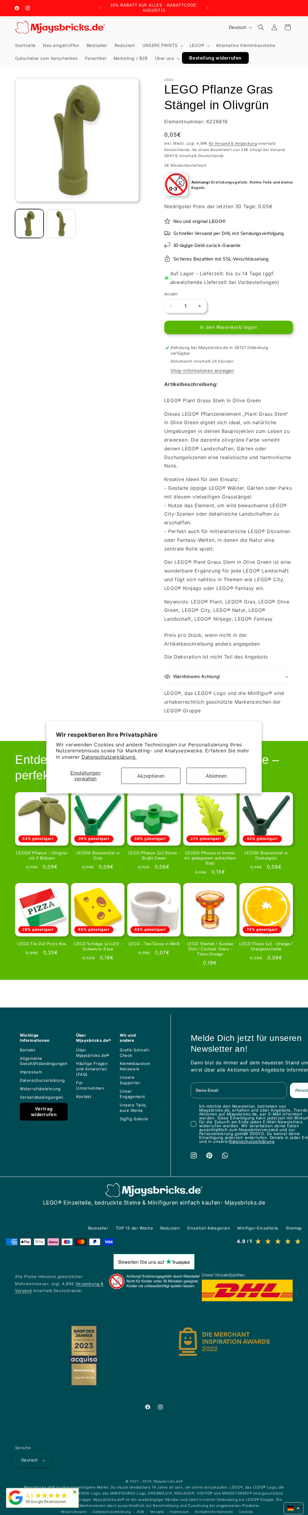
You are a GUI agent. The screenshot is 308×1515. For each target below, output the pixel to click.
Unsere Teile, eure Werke (133, 1108)
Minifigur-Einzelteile (258, 1228)
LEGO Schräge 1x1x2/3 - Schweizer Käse (98, 946)
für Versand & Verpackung (233, 143)
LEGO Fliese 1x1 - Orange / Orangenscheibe (266, 946)
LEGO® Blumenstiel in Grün (98, 855)
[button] (162, 45)
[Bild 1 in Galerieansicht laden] (29, 223)
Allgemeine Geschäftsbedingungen (44, 1061)
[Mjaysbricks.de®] (15, 1504)
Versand (157, 1512)
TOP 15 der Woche (134, 1228)
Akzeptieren (151, 776)
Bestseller (98, 1228)
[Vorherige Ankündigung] (100, 8)
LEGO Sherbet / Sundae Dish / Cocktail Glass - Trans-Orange (210, 949)
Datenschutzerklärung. (109, 757)
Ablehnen (216, 776)
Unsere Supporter (130, 1080)
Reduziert (170, 1228)
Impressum (31, 1071)
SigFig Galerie (134, 1118)
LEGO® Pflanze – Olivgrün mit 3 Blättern (41, 855)
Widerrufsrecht (74, 1512)
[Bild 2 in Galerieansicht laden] (61, 223)
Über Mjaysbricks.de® (92, 1053)
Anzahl (170, 294)
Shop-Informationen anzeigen (202, 370)
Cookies (246, 1512)
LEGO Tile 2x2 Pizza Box (41, 944)
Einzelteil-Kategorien (208, 1228)
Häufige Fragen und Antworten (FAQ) (92, 1069)
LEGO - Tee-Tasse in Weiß (154, 944)
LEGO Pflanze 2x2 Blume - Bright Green (154, 855)
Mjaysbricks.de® (168, 1481)
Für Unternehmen (90, 1085)
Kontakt (27, 1050)
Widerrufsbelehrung (40, 1088)
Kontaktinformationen (214, 1512)
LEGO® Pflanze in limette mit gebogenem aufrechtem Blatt (210, 858)
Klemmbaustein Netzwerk (135, 1066)
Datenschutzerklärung (42, 1080)
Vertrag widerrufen (44, 1112)
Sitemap (294, 1228)
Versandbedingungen (41, 1097)
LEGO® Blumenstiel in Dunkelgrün (266, 855)
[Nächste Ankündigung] (207, 8)
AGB (140, 1512)
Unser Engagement (132, 1094)
